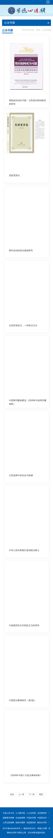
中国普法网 (42, 818)
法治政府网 (20, 818)
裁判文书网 (42, 822)
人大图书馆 (20, 813)
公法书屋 (47, 30)
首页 (38, 30)
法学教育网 (42, 813)
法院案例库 (31, 822)
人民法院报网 (8, 822)
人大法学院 (31, 813)
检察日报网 (20, 822)
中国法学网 (31, 818)
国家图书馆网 (8, 818)
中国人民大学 (8, 813)
